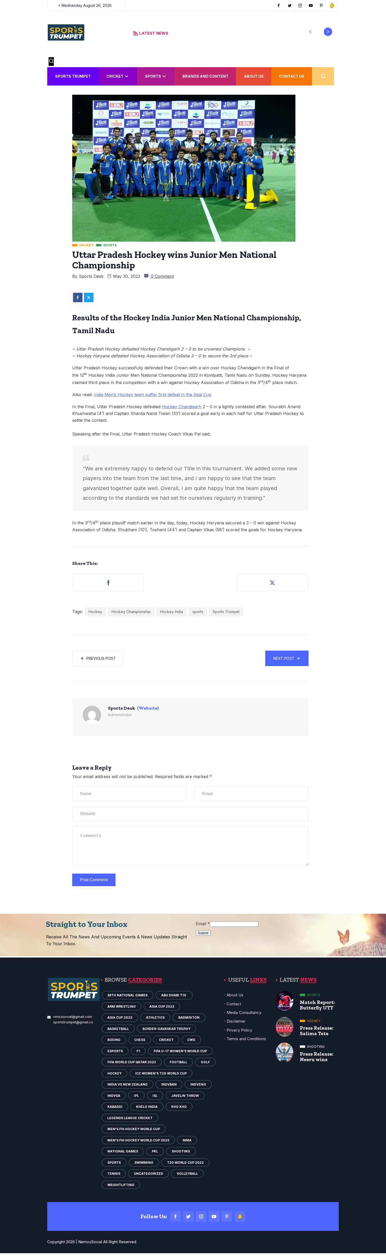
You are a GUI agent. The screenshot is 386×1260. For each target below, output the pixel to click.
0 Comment (162, 276)
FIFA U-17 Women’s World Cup (180, 1051)
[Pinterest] (227, 1216)
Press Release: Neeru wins (316, 1056)
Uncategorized (148, 1174)
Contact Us (291, 76)
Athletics (155, 1017)
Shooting (181, 1151)
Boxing (114, 1040)
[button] (310, 32)
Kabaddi (114, 1107)
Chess (139, 1040)
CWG (191, 1040)
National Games (122, 1151)
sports (197, 611)
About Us (254, 76)
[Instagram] (201, 1216)
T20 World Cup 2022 (185, 1163)
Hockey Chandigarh (181, 406)
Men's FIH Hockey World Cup (133, 1129)
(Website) (148, 708)
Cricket (114, 76)
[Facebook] (175, 1216)
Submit (203, 933)
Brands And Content (205, 76)
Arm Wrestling (121, 1006)
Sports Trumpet (73, 76)
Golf (205, 1062)
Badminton (189, 1017)
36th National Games (127, 995)
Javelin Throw (185, 1096)
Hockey (95, 611)
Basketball (118, 1029)
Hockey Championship (131, 611)
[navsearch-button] (51, 61)
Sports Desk (91, 276)
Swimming (143, 1163)
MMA (187, 1140)
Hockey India (171, 611)
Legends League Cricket (130, 1118)
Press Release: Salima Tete (316, 1030)
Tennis (113, 1174)
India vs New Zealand (127, 1084)
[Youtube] (214, 1216)
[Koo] (239, 1216)
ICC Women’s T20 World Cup (161, 1073)
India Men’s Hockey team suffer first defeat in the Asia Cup (152, 394)
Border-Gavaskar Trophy (166, 1029)
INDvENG (198, 1084)
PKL (155, 1151)
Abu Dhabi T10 (174, 995)
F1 (138, 1051)
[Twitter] (188, 1216)
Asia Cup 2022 (161, 1006)
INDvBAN (169, 1084)
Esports (115, 1051)
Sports (153, 76)
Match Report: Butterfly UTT (317, 1005)
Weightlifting (120, 1185)
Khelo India (147, 1107)
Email (203, 923)
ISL (155, 1096)
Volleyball (187, 1174)
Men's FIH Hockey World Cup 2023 (138, 1140)
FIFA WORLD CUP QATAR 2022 (131, 1062)
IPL (136, 1096)
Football (178, 1062)
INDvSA (113, 1096)
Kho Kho (179, 1107)
